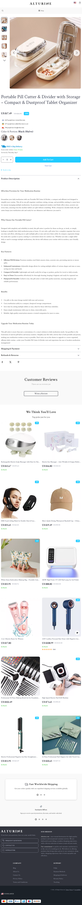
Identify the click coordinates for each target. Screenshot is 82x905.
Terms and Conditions (20, 882)
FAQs (55, 868)
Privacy (71, 890)
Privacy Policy (17, 879)
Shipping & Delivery (60, 875)
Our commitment (46, 847)
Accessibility (78, 890)
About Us (16, 872)
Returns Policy (58, 879)
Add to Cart (48, 159)
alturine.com (45, 837)
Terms (67, 890)
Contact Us (16, 875)
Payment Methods (59, 872)
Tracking (56, 882)
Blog (14, 868)
